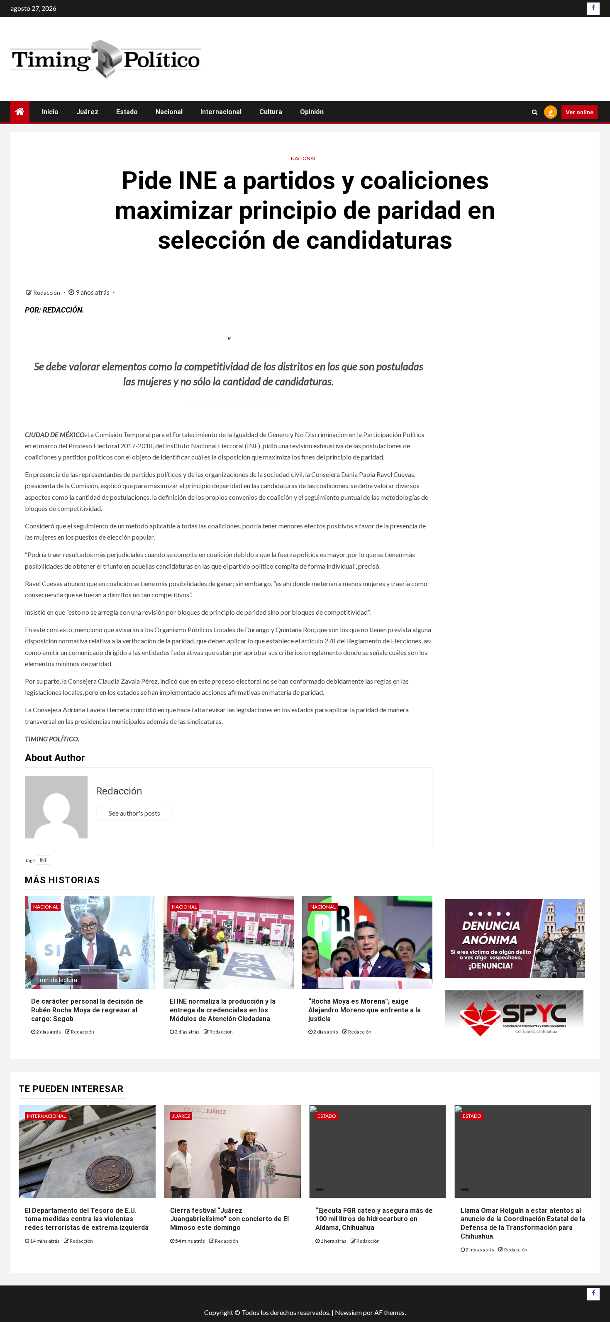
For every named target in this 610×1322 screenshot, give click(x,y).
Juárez (87, 112)
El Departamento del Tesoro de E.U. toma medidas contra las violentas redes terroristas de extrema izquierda (87, 1219)
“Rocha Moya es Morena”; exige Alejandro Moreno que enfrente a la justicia (364, 1010)
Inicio (50, 112)
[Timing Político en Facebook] (593, 8)
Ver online (579, 111)
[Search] (534, 112)
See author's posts (134, 813)
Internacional (221, 112)
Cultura (270, 112)
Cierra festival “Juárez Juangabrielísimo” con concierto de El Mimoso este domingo (229, 1219)
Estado (127, 112)
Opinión (312, 112)
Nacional (169, 112)
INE (43, 860)
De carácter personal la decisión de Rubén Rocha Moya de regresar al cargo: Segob (87, 1010)
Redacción (47, 292)
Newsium (348, 1312)
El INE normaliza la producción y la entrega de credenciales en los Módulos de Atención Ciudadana (223, 1010)
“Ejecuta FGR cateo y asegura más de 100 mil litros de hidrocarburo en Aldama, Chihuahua (374, 1219)
